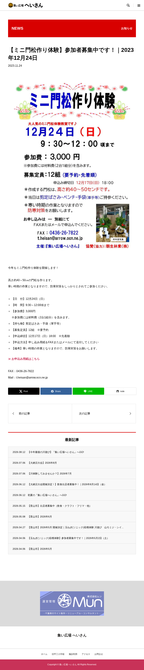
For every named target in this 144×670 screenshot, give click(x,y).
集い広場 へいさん (72, 635)
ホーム (44, 654)
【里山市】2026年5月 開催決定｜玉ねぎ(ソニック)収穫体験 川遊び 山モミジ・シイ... (76, 527)
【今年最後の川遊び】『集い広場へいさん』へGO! (56, 452)
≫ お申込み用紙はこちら (24, 358)
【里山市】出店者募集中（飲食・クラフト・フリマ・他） (60, 505)
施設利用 (73, 654)
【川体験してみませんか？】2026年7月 (50, 473)
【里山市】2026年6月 (40, 516)
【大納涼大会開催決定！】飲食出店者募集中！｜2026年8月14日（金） (67, 484)
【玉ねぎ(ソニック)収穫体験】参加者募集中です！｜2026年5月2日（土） (68, 538)
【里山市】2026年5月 (40, 548)
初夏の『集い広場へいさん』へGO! (47, 495)
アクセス (86, 654)
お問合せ (98, 654)
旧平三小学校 (58, 654)
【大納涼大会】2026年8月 (42, 462)
